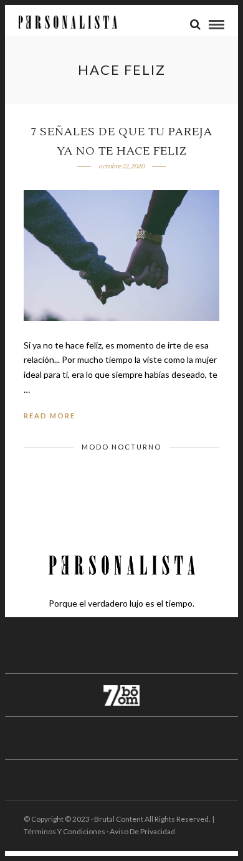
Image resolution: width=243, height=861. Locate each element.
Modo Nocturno (121, 447)
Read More (49, 415)
